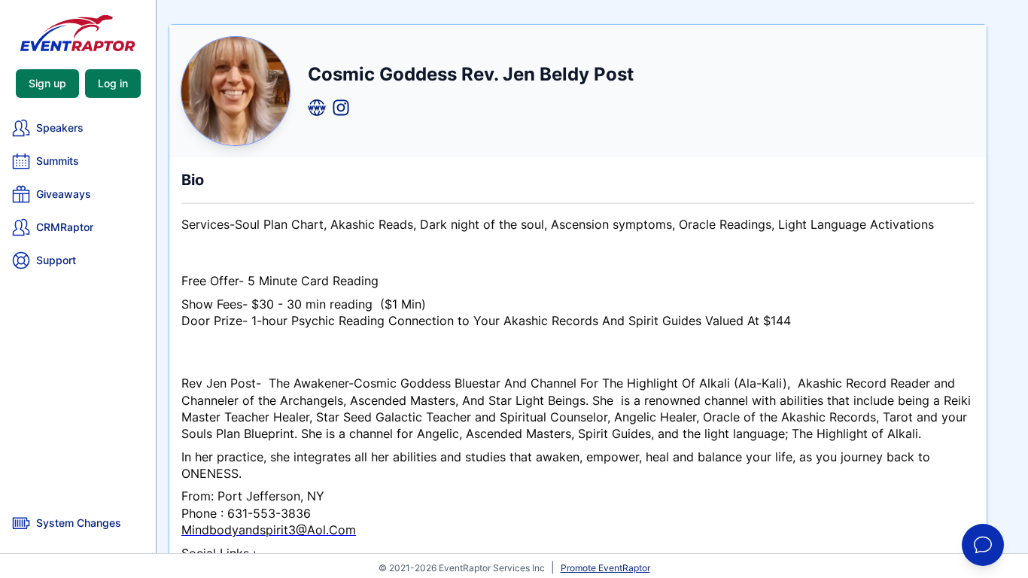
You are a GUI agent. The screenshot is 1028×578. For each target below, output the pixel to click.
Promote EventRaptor (605, 567)
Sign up (47, 83)
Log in (113, 83)
